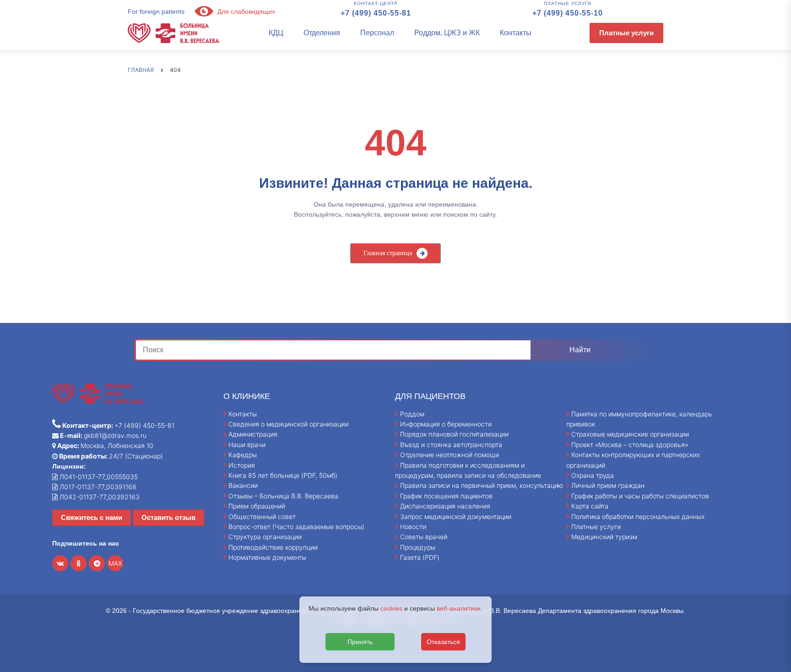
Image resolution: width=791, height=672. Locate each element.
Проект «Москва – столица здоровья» (629, 444)
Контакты (515, 33)
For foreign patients (156, 11)
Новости (413, 526)
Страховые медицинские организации (630, 434)
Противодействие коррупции (273, 547)
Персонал (377, 33)
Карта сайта (589, 506)
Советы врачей (423, 537)
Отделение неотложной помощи (449, 455)
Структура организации (265, 537)
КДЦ (276, 33)
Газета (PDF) (419, 557)
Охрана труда (592, 475)
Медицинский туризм (604, 537)
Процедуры (417, 547)
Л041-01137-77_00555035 (98, 477)
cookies (391, 608)
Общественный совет (262, 516)
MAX (115, 563)
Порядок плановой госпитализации (454, 434)
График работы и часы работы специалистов (640, 496)
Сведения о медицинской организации (288, 424)
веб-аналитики (459, 608)
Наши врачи (246, 444)
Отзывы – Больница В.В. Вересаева (283, 496)
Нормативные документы (267, 557)
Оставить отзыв (168, 517)
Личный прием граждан (608, 485)
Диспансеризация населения (445, 506)
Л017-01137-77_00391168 (97, 487)
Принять (360, 641)
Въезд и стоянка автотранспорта (451, 444)
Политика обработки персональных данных (637, 516)
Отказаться (443, 641)
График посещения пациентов (446, 496)
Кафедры (242, 455)
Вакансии (243, 485)
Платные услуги (626, 33)
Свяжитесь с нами (91, 517)
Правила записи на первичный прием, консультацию (481, 485)
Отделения (321, 33)
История (241, 465)
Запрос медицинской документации (455, 516)
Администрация (252, 434)
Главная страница (387, 253)
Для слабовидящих (245, 11)
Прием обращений (256, 506)
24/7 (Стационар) (110, 456)
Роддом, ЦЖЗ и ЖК (447, 33)
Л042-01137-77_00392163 (99, 497)
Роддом (412, 414)
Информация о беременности (446, 424)
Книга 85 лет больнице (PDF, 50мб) (282, 475)
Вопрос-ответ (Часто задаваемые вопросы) (296, 526)
